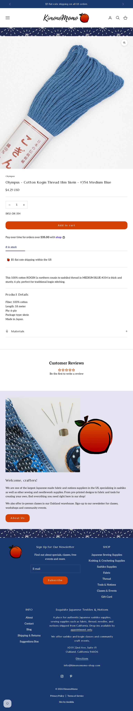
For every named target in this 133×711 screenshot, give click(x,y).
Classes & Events (107, 590)
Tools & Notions (106, 584)
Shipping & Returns (29, 635)
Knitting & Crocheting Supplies (107, 560)
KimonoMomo (70, 689)
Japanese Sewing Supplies (106, 554)
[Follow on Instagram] (62, 676)
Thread (107, 578)
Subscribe (55, 580)
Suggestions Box (29, 641)
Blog (29, 629)
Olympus (10, 176)
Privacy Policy (57, 696)
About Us (18, 518)
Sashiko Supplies (107, 566)
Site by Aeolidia (66, 702)
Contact (29, 623)
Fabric (106, 572)
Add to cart (66, 225)
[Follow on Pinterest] (71, 676)
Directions (82, 658)
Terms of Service (75, 696)
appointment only (81, 629)
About (29, 617)
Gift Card (106, 596)
